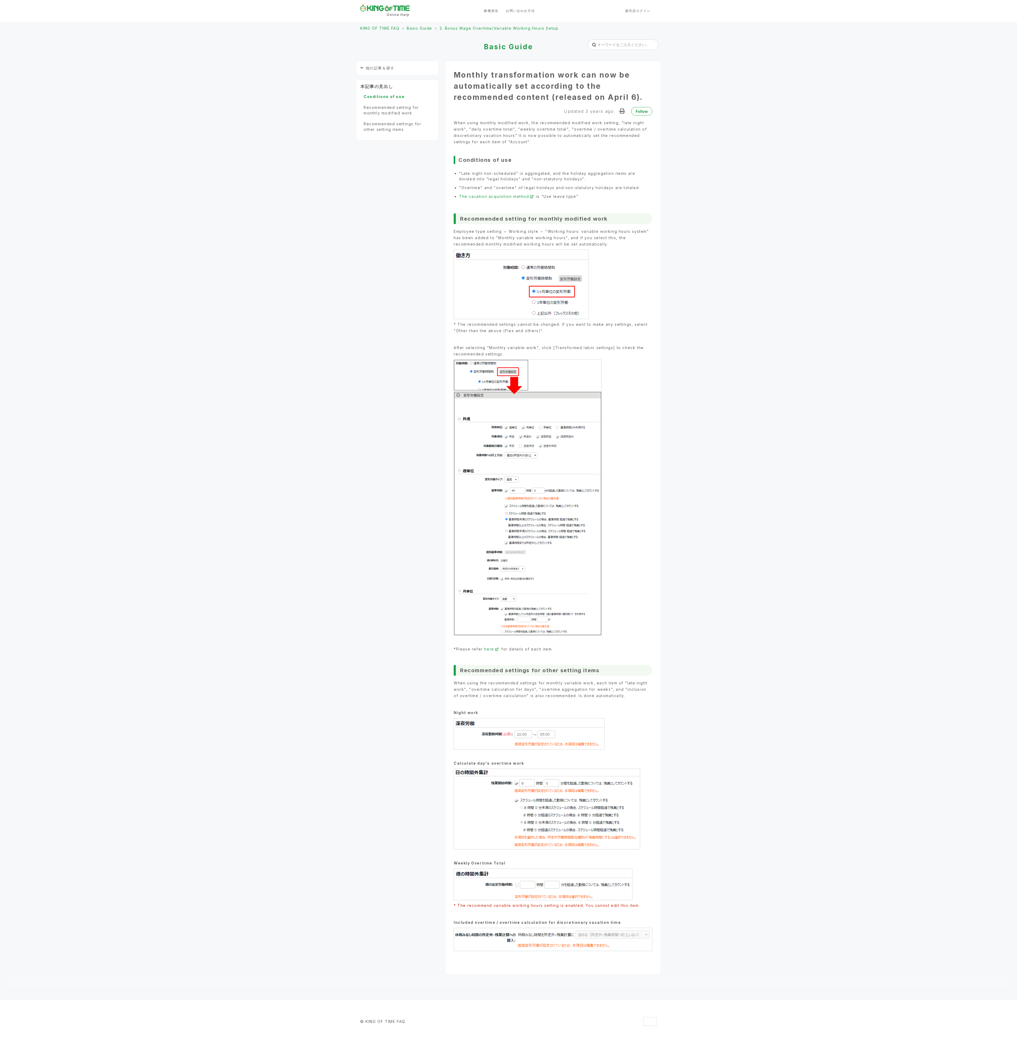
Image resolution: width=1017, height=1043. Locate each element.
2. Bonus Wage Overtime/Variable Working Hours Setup (499, 28)
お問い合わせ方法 (520, 11)
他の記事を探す (380, 68)
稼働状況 (491, 11)
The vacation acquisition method (494, 196)
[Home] (385, 8)
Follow (642, 111)
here (489, 649)
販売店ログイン (637, 11)
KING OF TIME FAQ (380, 28)
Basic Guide (419, 28)
